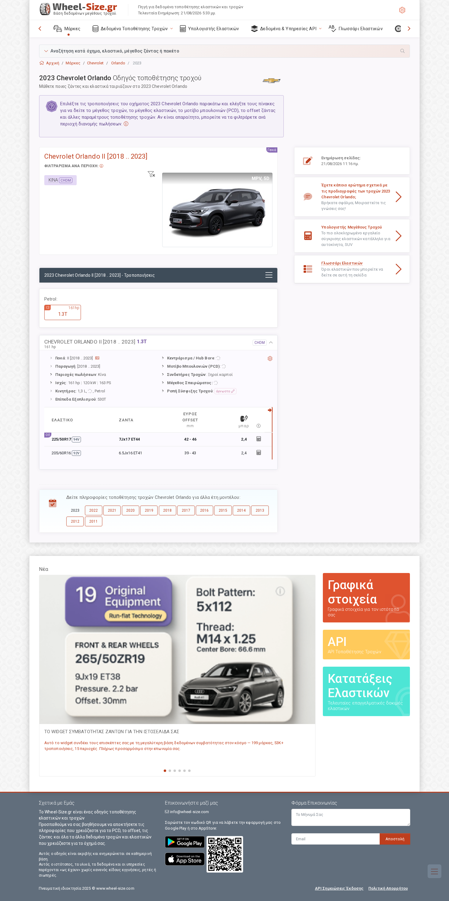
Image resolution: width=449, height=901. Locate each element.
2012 (75, 521)
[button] (224, 51)
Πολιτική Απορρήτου (388, 888)
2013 (260, 510)
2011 (93, 521)
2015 (223, 510)
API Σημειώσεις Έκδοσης (339, 888)
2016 (204, 510)
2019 (149, 510)
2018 (167, 510)
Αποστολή (394, 839)
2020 (130, 510)
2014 (241, 510)
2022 (93, 510)
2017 (186, 510)
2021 (112, 510)
